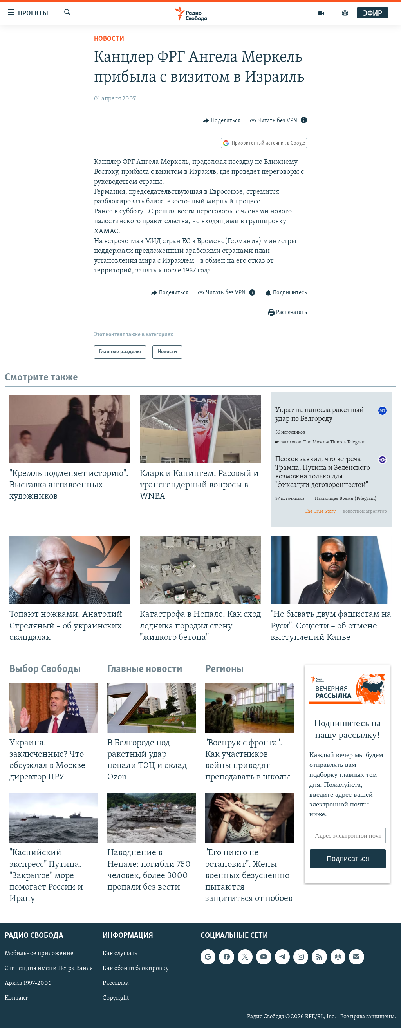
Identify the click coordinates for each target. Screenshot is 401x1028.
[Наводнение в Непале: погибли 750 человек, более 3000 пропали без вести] (151, 818)
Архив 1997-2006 (28, 984)
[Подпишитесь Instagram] (300, 956)
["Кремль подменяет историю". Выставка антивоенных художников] (69, 429)
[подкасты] (345, 13)
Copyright (116, 998)
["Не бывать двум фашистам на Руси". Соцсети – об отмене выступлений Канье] (331, 570)
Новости (109, 39)
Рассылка (116, 984)
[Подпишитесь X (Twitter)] (245, 956)
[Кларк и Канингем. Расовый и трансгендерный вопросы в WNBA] (200, 429)
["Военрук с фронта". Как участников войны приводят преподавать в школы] (249, 708)
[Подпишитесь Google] (207, 956)
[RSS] (319, 956)
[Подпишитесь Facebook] (226, 956)
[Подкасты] (338, 956)
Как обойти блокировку (136, 969)
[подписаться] (356, 956)
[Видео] (321, 13)
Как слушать (120, 953)
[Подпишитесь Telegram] (282, 956)
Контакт (16, 998)
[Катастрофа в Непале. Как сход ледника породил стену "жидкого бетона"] (200, 570)
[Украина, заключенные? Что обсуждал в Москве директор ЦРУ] (53, 708)
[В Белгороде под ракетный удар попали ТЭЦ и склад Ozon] (151, 708)
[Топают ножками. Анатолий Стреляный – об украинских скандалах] (69, 570)
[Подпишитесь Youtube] (263, 956)
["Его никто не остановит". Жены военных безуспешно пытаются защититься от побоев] (249, 818)
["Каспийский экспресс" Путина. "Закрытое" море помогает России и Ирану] (53, 818)
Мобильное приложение (39, 953)
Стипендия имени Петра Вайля (49, 969)
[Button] (221, 121)
